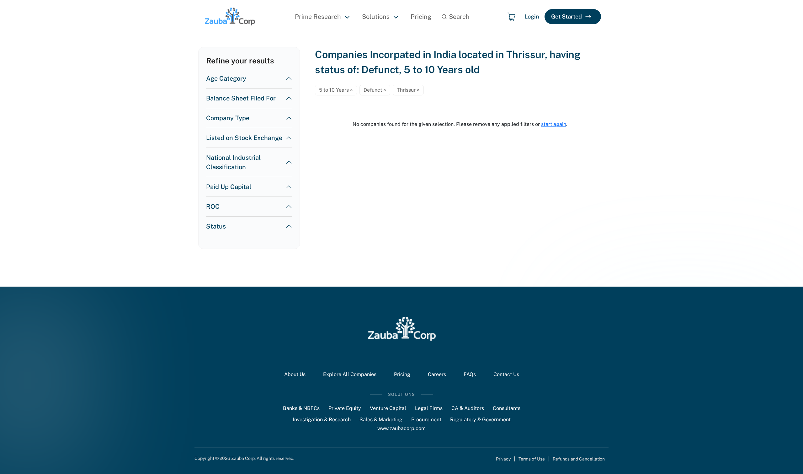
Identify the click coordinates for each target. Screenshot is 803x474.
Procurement (426, 420)
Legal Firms (429, 408)
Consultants (506, 408)
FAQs (470, 374)
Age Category (226, 78)
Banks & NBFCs (301, 408)
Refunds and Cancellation (579, 458)
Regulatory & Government (480, 420)
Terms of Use (531, 458)
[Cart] (511, 16)
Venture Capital (388, 408)
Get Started (566, 16)
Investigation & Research (322, 420)
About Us (295, 374)
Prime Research (318, 16)
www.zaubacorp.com (401, 428)
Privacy (503, 458)
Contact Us (506, 374)
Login (531, 16)
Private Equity (344, 408)
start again (553, 124)
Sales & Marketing (380, 420)
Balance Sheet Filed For (241, 98)
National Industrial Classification (233, 162)
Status (216, 226)
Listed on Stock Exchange (244, 138)
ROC (213, 206)
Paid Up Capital (228, 187)
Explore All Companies (349, 374)
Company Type (227, 118)
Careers (437, 374)
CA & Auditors (467, 408)
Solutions (376, 16)
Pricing (421, 16)
